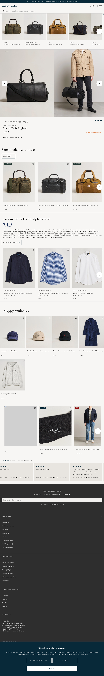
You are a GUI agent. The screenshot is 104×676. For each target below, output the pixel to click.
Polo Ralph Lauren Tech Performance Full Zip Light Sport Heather (11, 394)
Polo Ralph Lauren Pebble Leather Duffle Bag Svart (53, 206)
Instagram (5, 595)
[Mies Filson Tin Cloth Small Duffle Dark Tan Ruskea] (57, 26)
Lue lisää (84, 654)
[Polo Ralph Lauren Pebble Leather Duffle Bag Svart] (54, 203)
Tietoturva (5, 529)
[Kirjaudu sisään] (89, 6)
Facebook (5, 599)
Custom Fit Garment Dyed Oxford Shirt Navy (18, 293)
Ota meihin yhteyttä (8, 566)
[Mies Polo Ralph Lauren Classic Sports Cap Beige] (39, 332)
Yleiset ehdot (6, 533)
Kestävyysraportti (7, 548)
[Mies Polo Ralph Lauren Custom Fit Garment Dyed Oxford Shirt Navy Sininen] (19, 268)
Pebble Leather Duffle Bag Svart (32, 44)
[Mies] (20, 426)
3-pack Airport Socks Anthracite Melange (53, 449)
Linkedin (4, 606)
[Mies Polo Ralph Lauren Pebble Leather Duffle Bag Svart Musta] (35, 26)
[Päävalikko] (100, 6)
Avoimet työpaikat (7, 540)
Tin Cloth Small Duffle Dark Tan (55, 44)
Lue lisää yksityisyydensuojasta (52, 504)
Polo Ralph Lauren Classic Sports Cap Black (64, 351)
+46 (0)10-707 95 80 (13, 629)
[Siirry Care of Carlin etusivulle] (9, 6)
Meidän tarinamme (8, 526)
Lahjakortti (5, 580)
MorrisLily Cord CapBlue (9, 351)
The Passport (6, 522)
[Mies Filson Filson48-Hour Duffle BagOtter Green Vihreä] (13, 26)
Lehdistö (4, 537)
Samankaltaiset (19, 149)
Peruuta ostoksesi (7, 573)
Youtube (4, 602)
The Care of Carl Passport (52, 1)
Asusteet (5, 52)
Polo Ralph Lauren (30, 42)
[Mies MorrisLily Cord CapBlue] (12, 332)
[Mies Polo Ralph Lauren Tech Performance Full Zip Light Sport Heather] (12, 374)
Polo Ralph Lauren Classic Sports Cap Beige (38, 351)
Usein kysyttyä (6, 570)
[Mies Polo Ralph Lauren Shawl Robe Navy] (91, 332)
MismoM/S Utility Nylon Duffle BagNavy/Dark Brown (77, 44)
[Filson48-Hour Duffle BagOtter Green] (19, 203)
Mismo (72, 42)
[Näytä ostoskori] (96, 6)
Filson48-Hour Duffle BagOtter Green (11, 44)
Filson (5, 42)
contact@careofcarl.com (17, 631)
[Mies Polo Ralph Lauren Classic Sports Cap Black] (65, 332)
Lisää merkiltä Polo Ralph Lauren (26, 219)
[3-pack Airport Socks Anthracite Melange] (55, 447)
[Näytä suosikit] (93, 6)
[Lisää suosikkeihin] (33, 164)
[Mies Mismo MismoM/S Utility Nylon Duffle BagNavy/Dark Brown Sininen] (80, 26)
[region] (52, 472)
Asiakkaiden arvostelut (9, 577)
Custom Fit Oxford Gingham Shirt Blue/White (53, 293)
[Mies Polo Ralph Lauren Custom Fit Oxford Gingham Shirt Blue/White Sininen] (54, 268)
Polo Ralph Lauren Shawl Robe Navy (91, 351)
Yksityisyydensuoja (8, 544)
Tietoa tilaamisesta (8, 562)
